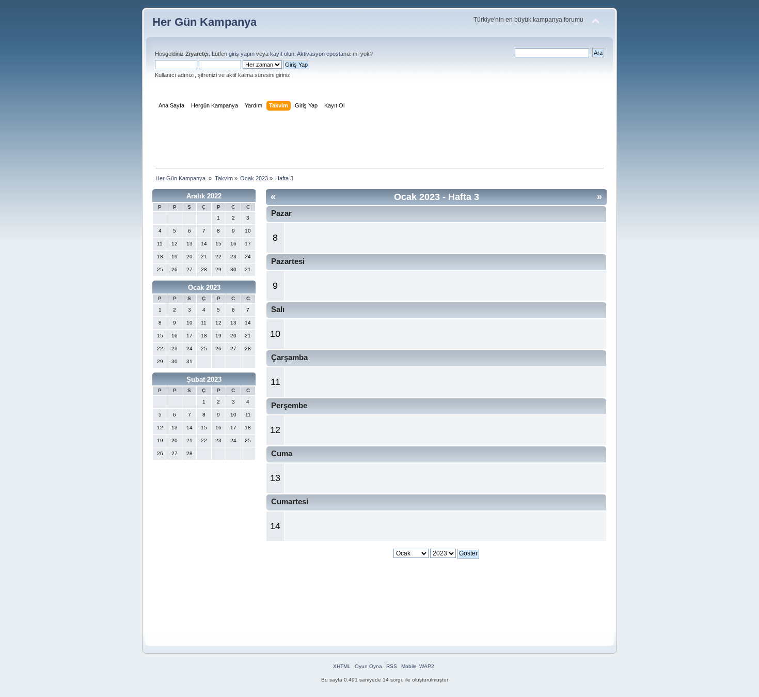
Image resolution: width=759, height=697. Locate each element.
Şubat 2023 (204, 379)
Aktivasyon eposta (320, 54)
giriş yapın (242, 54)
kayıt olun (282, 54)
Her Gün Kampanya (204, 22)
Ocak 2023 (204, 287)
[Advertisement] (379, 141)
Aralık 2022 (204, 196)
